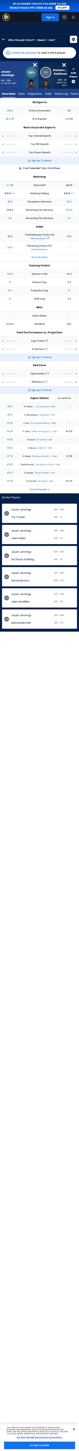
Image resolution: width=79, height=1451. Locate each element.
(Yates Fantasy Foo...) (40, 431)
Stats (21, 94)
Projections (35, 94)
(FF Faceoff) (41, 439)
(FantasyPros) (42, 406)
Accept (62, 7)
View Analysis (38, 238)
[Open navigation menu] (73, 17)
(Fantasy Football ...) (41, 456)
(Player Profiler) (41, 472)
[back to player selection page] (2, 39)
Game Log (61, 94)
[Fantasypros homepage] (6, 20)
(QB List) (41, 448)
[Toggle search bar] (64, 17)
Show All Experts (38, 489)
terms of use (43, 7)
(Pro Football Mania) (40, 423)
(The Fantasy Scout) (44, 464)
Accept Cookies (39, 1445)
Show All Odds (39, 257)
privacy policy (19, 7)
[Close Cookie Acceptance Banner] (74, 1429)
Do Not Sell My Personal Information (39, 1437)
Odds (48, 94)
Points (74, 94)
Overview (8, 94)
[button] (39, 52)
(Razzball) (44, 415)
